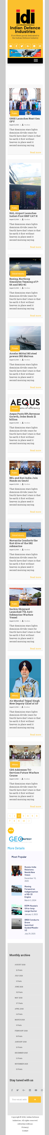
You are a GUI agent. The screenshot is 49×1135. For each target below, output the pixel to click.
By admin (27, 125)
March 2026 (20, 1020)
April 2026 (19, 1009)
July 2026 (19, 976)
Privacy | (25, 1127)
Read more (35, 152)
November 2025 (21, 1064)
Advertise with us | (25, 1124)
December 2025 (21, 1053)
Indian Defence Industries (25, 29)
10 (24, 820)
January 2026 (21, 1042)
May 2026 (18, 998)
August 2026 (20, 965)
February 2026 (21, 1031)
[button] (35, 60)
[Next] (28, 820)
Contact (25, 1130)
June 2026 (19, 987)
